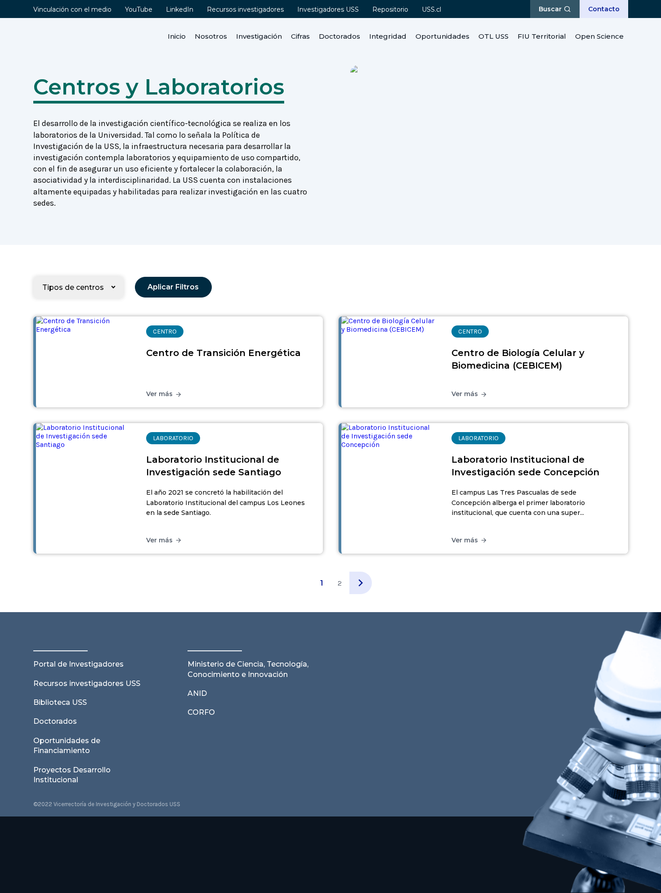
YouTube (138, 9)
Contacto (604, 9)
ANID (197, 693)
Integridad (387, 36)
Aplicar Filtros (173, 287)
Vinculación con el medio (72, 9)
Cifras (300, 36)
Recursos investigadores (245, 9)
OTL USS (493, 36)
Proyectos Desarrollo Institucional (72, 775)
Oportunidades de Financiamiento (66, 745)
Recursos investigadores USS (86, 683)
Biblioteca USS (60, 702)
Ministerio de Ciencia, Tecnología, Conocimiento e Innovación (248, 669)
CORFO (201, 712)
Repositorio (390, 9)
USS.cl (431, 9)
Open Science (599, 36)
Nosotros (211, 36)
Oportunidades (442, 36)
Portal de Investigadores (78, 664)
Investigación (259, 36)
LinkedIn (179, 9)
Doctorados (339, 36)
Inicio (177, 36)
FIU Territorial (542, 36)
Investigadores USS (328, 9)
